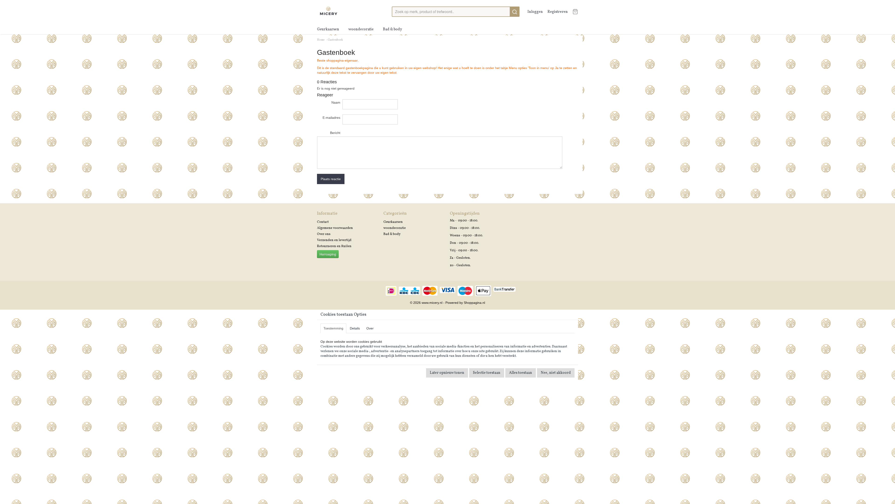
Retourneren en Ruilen (334, 246)
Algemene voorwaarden (335, 228)
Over (370, 328)
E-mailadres (331, 117)
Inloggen (535, 11)
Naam (335, 102)
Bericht (335, 133)
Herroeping (328, 254)
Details (355, 328)
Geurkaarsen (328, 29)
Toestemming (333, 328)
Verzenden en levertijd (334, 240)
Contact (323, 222)
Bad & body (392, 29)
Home (321, 40)
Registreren (557, 11)
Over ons (323, 234)
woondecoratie (361, 29)
